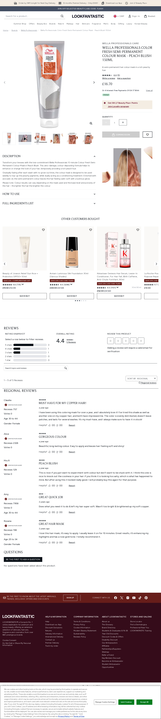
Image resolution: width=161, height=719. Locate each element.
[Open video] (25, 138)
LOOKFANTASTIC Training (140, 631)
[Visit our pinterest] (146, 598)
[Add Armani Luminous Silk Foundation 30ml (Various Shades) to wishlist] (91, 230)
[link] (134, 16)
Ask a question (124, 78)
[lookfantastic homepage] (88, 16)
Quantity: (107, 117)
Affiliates (105, 646)
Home (5, 30)
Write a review (108, 78)
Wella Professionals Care (120, 43)
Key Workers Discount (111, 658)
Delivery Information (53, 634)
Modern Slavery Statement (85, 631)
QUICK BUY (25, 296)
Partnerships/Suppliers (111, 649)
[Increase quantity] (123, 122)
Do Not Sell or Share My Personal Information (17, 644)
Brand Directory (108, 628)
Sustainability (79, 634)
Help (47, 621)
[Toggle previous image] (5, 82)
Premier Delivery (52, 643)
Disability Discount (110, 640)
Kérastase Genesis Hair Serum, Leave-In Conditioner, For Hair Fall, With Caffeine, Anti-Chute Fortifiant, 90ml (117, 276)
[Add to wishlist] (147, 134)
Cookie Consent (9, 640)
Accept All (144, 702)
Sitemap (105, 652)
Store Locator (136, 621)
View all (149, 90)
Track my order (51, 646)
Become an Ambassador (112, 661)
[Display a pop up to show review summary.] (23, 284)
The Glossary (107, 625)
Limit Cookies (126, 702)
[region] (80, 702)
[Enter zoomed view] (91, 123)
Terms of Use (78, 716)
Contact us (50, 640)
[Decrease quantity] (106, 122)
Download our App (53, 625)
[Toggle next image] (94, 82)
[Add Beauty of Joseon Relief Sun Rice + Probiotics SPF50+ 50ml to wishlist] (43, 230)
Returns (48, 631)
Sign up (70, 598)
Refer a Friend (108, 655)
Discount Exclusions (53, 628)
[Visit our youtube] (134, 598)
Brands (15, 30)
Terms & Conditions (82, 621)
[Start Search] (62, 16)
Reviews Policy (80, 637)
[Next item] (156, 264)
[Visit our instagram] (128, 598)
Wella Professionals (29, 30)
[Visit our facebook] (116, 598)
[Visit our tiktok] (140, 598)
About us (106, 621)
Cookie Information (82, 628)
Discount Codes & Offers (112, 637)
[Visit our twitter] (122, 598)
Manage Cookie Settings (105, 702)
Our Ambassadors (110, 643)
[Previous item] (5, 264)
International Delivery (54, 637)
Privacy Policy (79, 625)
